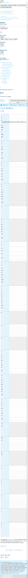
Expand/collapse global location (26, 105)
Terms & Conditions (5, 571)
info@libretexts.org (15, 572)
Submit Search (4, 28)
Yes (3, 557)
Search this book (3, 24)
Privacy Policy (22, 570)
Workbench (14, 105)
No (7, 557)
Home (6, 105)
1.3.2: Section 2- (10, 539)
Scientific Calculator (7, 71)
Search (2, 576)
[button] (5, 81)
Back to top (3, 546)
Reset (2, 37)
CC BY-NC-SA (24, 541)
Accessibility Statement (14, 571)
